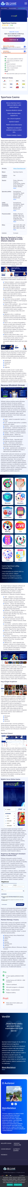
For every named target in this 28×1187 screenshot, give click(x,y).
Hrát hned (12, 40)
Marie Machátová (8, 1067)
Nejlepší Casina (6, 1143)
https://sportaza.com (19, 168)
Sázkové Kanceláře (17, 1144)
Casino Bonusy (6, 1149)
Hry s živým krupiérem (14, 118)
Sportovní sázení (14, 121)
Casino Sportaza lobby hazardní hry (14, 114)
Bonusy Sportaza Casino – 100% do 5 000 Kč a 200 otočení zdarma (14, 105)
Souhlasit (10, 1184)
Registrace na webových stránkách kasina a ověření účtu (14, 130)
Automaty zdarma (16, 1150)
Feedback (4, 1155)
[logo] (14, 1168)
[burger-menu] (26, 3)
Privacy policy (17, 1184)
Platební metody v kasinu (14, 135)
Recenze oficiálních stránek (14, 110)
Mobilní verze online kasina (14, 124)
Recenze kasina (12, 8)
